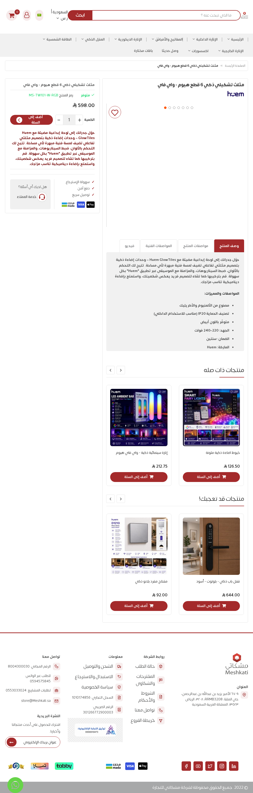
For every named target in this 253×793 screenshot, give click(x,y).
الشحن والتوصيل (98, 666)
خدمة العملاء (26, 197)
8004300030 (19, 666)
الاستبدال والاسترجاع (94, 676)
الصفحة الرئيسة (235, 65)
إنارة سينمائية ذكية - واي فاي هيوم (142, 453)
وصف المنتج (229, 246)
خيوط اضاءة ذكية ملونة (223, 453)
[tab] (229, 245)
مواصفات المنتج (195, 246)
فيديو (129, 246)
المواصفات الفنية (159, 246)
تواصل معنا (145, 710)
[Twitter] (210, 766)
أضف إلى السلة (35, 120)
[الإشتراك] (12, 742)
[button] (165, 107)
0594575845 (40, 681)
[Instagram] (222, 766)
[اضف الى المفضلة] (115, 112)
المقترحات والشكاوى (145, 680)
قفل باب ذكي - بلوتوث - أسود (218, 581)
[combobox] (156, 15)
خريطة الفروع (143, 720)
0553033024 (16, 690)
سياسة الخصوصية (97, 687)
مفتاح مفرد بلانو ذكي (151, 581)
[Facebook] (186, 766)
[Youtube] (198, 766)
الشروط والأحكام (146, 697)
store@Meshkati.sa (36, 701)
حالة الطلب (145, 666)
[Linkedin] (233, 766)
